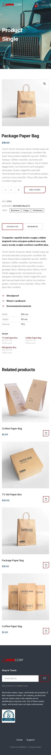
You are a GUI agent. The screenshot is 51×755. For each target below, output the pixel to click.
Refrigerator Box (9, 347)
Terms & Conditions (18, 747)
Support (30, 739)
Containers (38, 210)
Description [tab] (12, 227)
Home (19, 739)
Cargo (26, 210)
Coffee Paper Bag (33, 338)
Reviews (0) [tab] (33, 227)
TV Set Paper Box (10, 338)
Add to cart (35, 190)
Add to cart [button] (46, 433)
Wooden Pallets (21, 206)
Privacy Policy (35, 747)
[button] (44, 83)
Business (15, 210)
